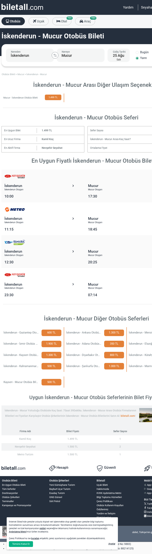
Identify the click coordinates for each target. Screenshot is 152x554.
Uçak (40, 21)
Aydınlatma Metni (17, 531)
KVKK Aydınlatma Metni (109, 493)
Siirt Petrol (54, 501)
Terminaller (8, 501)
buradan (35, 538)
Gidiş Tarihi (119, 51)
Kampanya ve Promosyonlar (16, 505)
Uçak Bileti (102, 485)
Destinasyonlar (10, 493)
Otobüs (14, 21)
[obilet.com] (22, 10)
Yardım (128, 7)
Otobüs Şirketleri (10, 497)
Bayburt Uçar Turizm (59, 489)
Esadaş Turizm (57, 493)
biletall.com (128, 415)
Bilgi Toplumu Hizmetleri (109, 497)
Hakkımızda (103, 489)
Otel (65, 20)
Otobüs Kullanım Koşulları (110, 505)
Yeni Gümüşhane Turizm (62, 485)
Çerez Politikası (105, 501)
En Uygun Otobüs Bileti (14, 485)
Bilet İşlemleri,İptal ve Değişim (105, 519)
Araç (89, 20)
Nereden (16, 51)
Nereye (66, 51)
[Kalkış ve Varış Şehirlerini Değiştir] (55, 55)
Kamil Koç (48, 139)
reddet (42, 528)
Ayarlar (111, 544)
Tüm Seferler (9, 489)
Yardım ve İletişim (106, 513)
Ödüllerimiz (102, 509)
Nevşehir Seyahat (52, 147)
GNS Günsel (55, 497)
